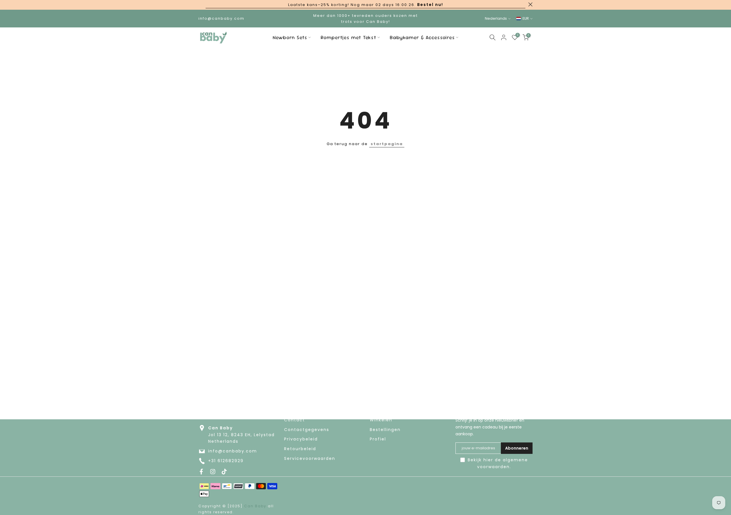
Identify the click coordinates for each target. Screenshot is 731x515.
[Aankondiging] (365, 4)
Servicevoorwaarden (309, 458)
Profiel (378, 439)
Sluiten (200, 4)
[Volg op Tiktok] (224, 471)
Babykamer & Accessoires (422, 37)
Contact (294, 420)
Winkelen (381, 420)
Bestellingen (385, 429)
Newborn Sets (290, 37)
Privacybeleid (301, 439)
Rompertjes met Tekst (348, 37)
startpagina (387, 144)
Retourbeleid (300, 449)
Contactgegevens (306, 429)
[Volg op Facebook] (201, 471)
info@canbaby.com (232, 451)
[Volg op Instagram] (213, 471)
